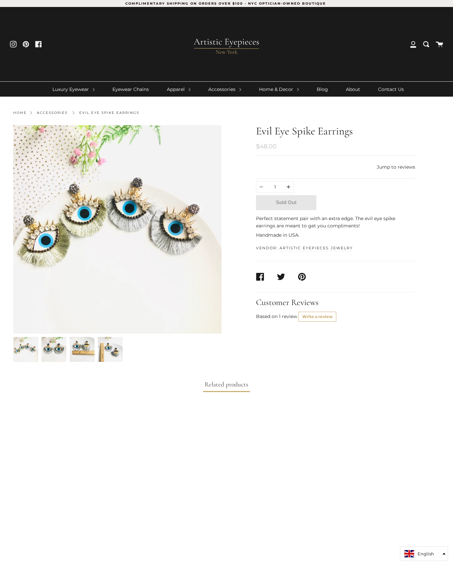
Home (20, 113)
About (353, 89)
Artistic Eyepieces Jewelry (316, 248)
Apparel (176, 89)
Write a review (317, 316)
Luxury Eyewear (71, 89)
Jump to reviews (396, 167)
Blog (322, 89)
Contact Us (391, 89)
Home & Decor (276, 89)
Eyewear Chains (130, 89)
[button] (424, 553)
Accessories (222, 89)
